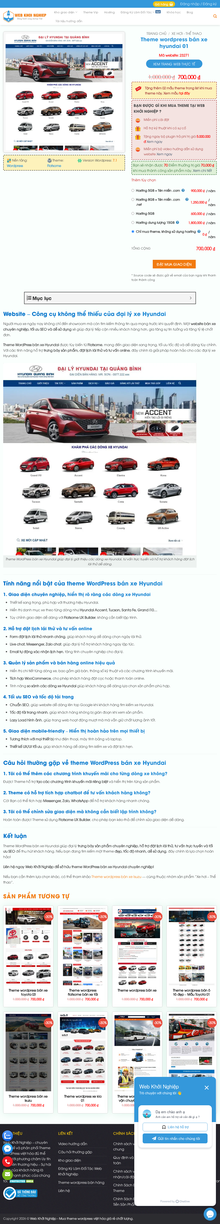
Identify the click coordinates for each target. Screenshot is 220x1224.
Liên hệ (64, 1190)
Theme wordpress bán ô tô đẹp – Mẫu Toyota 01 (191, 992)
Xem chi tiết (202, 170)
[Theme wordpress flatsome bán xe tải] (82, 982)
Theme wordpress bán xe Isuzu (116, 876)
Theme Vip (90, 12)
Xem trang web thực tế (174, 64)
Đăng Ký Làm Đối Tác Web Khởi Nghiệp (80, 1171)
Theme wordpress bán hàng (81, 1182)
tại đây (184, 93)
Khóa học (174, 12)
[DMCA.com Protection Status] (22, 1180)
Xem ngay (154, 141)
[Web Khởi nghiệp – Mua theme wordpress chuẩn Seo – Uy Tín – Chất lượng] (24, 16)
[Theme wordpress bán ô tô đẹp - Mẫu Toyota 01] (191, 956)
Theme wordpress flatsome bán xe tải (83, 992)
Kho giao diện (64, 12)
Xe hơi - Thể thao (187, 33)
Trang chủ (156, 33)
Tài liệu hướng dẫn (69, 21)
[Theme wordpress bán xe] (137, 982)
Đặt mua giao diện (174, 264)
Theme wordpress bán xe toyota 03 (28, 992)
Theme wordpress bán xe (137, 990)
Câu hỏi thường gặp (75, 1151)
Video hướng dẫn (72, 1143)
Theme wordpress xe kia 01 (82, 1098)
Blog (190, 12)
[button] (164, 4)
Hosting (109, 12)
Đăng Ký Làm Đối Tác (136, 12)
